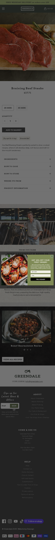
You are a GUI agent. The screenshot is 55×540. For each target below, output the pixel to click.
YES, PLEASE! (40, 279)
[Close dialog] (52, 256)
